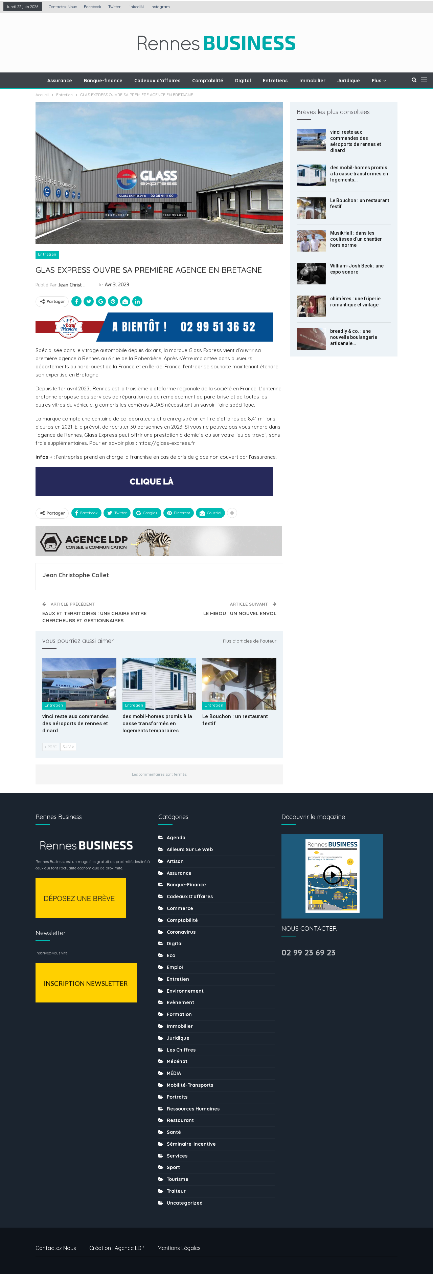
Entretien (47, 254)
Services (177, 1156)
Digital (243, 81)
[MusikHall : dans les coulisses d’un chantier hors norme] (311, 241)
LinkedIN (136, 6)
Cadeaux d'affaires (190, 896)
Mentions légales (179, 1248)
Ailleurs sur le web (190, 849)
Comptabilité (207, 81)
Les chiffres (181, 1050)
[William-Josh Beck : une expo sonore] (311, 273)
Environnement (185, 991)
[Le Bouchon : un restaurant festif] (239, 684)
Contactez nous (63, 6)
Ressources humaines (193, 1109)
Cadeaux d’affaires (157, 81)
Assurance (59, 81)
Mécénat (177, 1061)
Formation (179, 1014)
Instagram (160, 6)
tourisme (177, 1179)
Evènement (180, 1002)
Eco (171, 955)
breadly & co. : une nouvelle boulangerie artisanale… (353, 337)
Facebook (92, 6)
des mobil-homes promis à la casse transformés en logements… (359, 173)
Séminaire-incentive (191, 1144)
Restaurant (180, 1120)
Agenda (176, 838)
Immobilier (312, 81)
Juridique (348, 81)
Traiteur (176, 1191)
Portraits (177, 1097)
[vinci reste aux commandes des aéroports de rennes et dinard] (79, 684)
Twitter (114, 6)
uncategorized (185, 1203)
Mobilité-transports (190, 1085)
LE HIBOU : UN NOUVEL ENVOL (239, 613)
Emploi (175, 967)
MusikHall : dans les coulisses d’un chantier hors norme (356, 239)
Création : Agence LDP (116, 1248)
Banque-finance (103, 81)
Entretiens (275, 81)
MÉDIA (174, 1073)
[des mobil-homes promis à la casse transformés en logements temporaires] (159, 684)
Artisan (175, 861)
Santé (174, 1132)
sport (173, 1167)
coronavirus (181, 932)
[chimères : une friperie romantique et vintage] (311, 306)
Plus (376, 81)
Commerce (180, 908)
